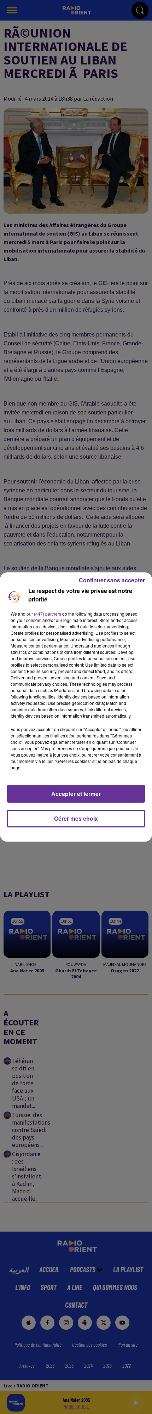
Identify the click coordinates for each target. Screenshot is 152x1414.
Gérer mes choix (76, 818)
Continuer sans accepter (112, 580)
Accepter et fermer (76, 794)
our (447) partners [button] (44, 614)
